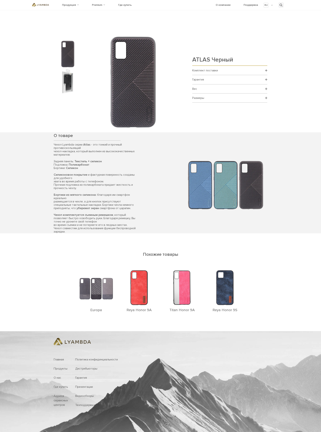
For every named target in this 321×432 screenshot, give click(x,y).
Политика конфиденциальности (96, 359)
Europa (96, 310)
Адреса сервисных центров (61, 400)
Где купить (125, 5)
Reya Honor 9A (139, 310)
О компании (223, 5)
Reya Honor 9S (225, 310)
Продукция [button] (69, 5)
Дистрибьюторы (86, 368)
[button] (268, 5)
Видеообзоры (84, 396)
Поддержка (251, 5)
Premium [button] (97, 5)
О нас (57, 378)
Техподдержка (85, 405)
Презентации (84, 387)
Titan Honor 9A (182, 310)
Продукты (60, 368)
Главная (59, 359)
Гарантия (81, 378)
